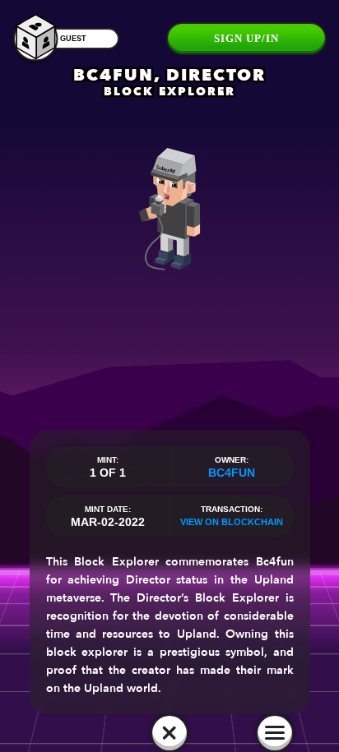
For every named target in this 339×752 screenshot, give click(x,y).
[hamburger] (275, 733)
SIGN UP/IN (246, 38)
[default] (169, 733)
